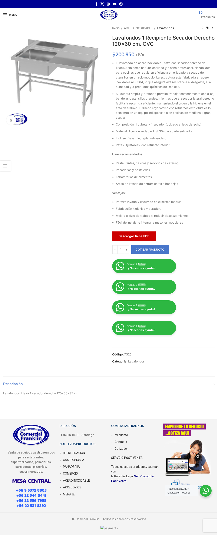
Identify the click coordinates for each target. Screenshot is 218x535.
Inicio (115, 28)
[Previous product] (202, 28)
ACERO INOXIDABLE (138, 28)
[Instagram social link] (108, 4)
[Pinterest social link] (121, 4)
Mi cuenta (121, 435)
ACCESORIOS (72, 487)
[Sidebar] (5, 166)
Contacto (121, 442)
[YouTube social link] (114, 4)
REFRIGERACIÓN (74, 453)
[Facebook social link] (96, 4)
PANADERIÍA (71, 466)
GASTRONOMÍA (73, 460)
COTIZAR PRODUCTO (150, 249)
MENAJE (69, 494)
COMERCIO (70, 473)
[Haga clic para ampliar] (11, 120)
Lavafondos (165, 28)
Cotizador (121, 448)
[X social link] (102, 4)
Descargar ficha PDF (134, 236)
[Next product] (212, 28)
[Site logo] (109, 14)
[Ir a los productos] (207, 28)
